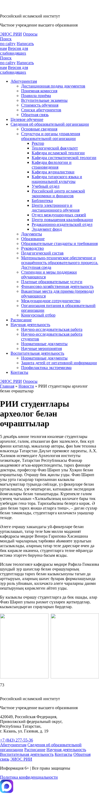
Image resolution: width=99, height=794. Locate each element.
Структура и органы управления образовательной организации (50, 136)
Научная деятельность (30, 324)
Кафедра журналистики (53, 172)
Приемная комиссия (39, 91)
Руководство (32, 248)
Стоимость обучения (39, 105)
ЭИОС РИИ (11, 34)
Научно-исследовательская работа (51, 329)
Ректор (38, 143)
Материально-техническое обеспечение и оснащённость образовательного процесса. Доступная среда (59, 263)
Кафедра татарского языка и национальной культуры (57, 179)
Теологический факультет (55, 148)
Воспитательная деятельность (37, 353)
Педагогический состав (42, 253)
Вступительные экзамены (44, 100)
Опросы (30, 34)
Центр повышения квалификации (62, 219)
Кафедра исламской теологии (58, 153)
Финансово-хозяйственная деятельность (57, 286)
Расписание (21, 320)
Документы (31, 234)
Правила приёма (36, 95)
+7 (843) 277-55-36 (16, 740)
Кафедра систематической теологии (64, 157)
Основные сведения (39, 129)
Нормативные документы (44, 343)
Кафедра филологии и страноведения (52, 164)
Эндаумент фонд (47, 229)
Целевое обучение (27, 119)
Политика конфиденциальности (29, 777)
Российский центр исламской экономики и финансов (58, 193)
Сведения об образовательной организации (50, 124)
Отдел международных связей (59, 215)
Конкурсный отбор (38, 315)
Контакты (19, 372)
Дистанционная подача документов (53, 86)
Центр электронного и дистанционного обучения (55, 207)
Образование (33, 238)
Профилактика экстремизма (46, 367)
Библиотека (42, 200)
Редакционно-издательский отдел (62, 224)
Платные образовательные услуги (51, 281)
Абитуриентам (24, 81)
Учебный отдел (45, 186)
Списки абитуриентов (41, 110)
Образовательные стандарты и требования (59, 243)
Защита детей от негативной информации (59, 363)
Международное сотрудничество (50, 301)
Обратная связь (35, 114)
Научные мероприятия (41, 348)
